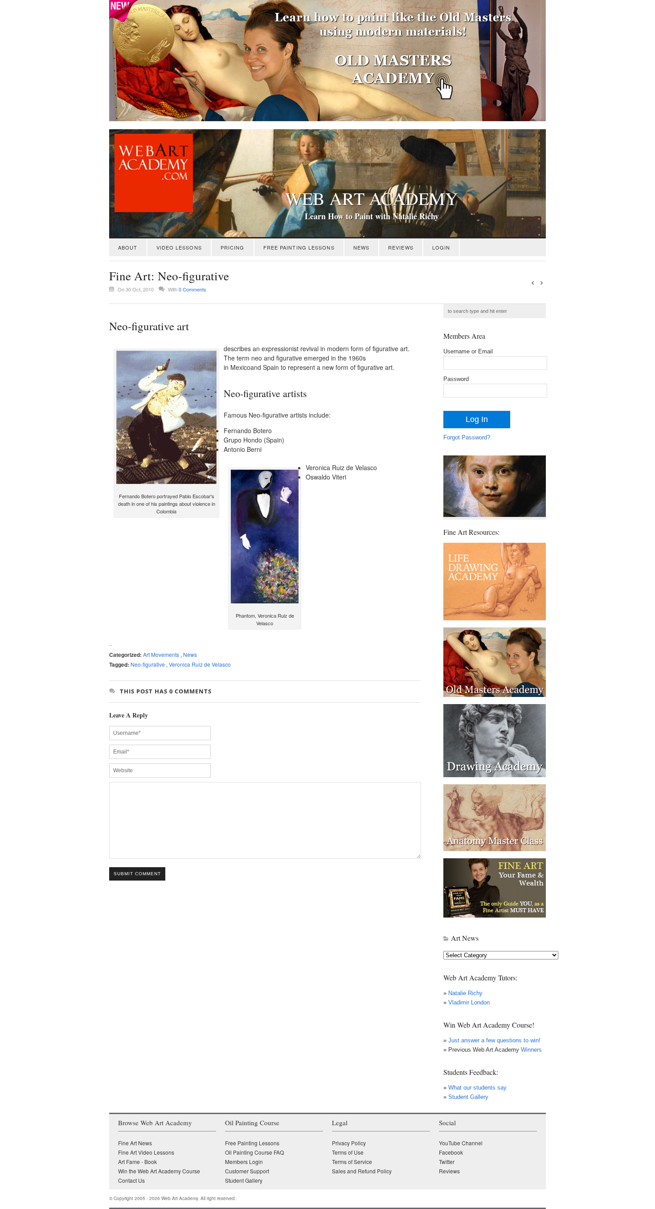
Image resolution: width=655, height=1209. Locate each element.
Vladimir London (469, 1002)
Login (441, 247)
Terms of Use (348, 1152)
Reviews (400, 247)
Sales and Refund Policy (362, 1171)
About (128, 247)
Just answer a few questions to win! (494, 1040)
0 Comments (192, 289)
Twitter (446, 1161)
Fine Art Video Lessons (146, 1152)
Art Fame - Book (137, 1161)
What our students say (477, 1087)
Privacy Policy (349, 1143)
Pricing (233, 247)
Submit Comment (137, 873)
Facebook (451, 1152)
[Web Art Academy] (151, 209)
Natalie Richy (465, 993)
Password (456, 379)
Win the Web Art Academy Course (159, 1171)
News (361, 247)
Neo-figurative (148, 664)
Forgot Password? (466, 437)
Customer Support (247, 1171)
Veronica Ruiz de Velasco (200, 664)
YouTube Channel (461, 1143)
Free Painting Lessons (299, 247)
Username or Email (468, 351)
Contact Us (131, 1180)
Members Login (244, 1161)
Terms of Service (352, 1161)
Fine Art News (135, 1143)
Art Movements (161, 654)
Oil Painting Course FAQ (254, 1152)
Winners (530, 1049)
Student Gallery (468, 1097)
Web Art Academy (371, 198)
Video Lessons (179, 247)
